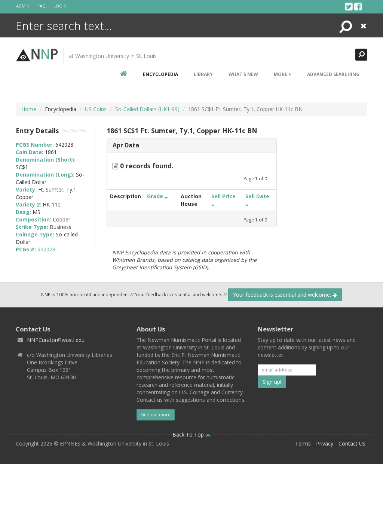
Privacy (324, 443)
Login (60, 6)
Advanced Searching (333, 74)
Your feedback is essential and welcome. (283, 294)
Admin (23, 6)
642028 (46, 249)
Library (203, 74)
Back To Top (188, 434)
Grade (156, 196)
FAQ (41, 6)
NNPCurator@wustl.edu (56, 339)
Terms (303, 443)
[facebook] (358, 6)
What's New (243, 74)
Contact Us (351, 443)
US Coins (96, 109)
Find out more (156, 414)
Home (28, 109)
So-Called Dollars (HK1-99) (147, 109)
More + (282, 74)
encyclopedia (160, 74)
